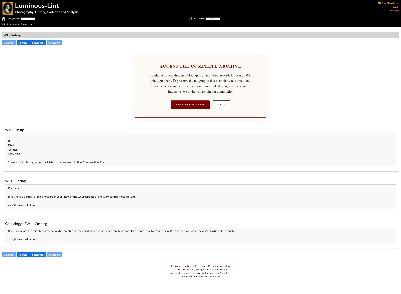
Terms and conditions (182, 266)
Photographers (26, 24)
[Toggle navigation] (398, 19)
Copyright (200, 266)
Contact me (225, 266)
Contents (15, 24)
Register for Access (190, 104)
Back (3, 24)
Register (394, 10)
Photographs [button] (38, 42)
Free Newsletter (390, 3)
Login (396, 7)
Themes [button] (22, 42)
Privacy (212, 266)
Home (8, 24)
